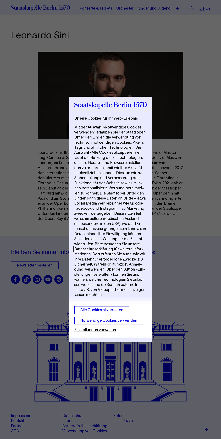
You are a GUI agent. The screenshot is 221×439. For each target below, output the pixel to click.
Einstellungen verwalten (95, 330)
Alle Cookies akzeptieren (101, 310)
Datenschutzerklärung (93, 249)
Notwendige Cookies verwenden (108, 320)
